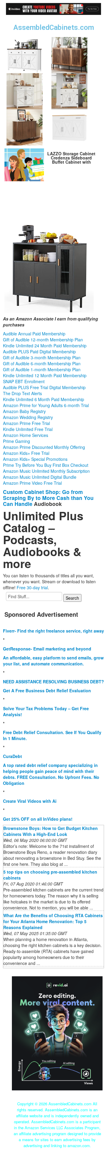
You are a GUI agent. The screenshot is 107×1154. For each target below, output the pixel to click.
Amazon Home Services (25, 435)
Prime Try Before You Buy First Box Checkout (45, 465)
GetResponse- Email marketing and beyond (47, 649)
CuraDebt (12, 756)
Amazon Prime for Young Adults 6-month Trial (46, 405)
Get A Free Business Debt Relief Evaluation (47, 690)
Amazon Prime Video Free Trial (32, 483)
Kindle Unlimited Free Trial (28, 429)
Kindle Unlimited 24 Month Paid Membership (44, 346)
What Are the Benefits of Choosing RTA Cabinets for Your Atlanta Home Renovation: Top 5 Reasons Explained (53, 921)
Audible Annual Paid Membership (34, 334)
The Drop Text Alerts (22, 393)
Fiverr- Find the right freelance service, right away (53, 631)
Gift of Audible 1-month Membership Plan (42, 369)
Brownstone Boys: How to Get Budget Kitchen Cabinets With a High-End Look (50, 831)
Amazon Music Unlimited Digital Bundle (39, 477)
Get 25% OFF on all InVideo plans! (38, 819)
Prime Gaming (16, 441)
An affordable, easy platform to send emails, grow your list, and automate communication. (53, 661)
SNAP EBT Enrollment (24, 381)
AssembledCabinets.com (53, 27)
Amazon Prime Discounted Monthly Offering (44, 447)
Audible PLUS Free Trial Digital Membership (44, 387)
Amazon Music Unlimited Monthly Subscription (46, 471)
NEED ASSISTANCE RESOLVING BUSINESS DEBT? (53, 682)
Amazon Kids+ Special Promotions (35, 459)
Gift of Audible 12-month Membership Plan (43, 340)
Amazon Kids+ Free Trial (26, 453)
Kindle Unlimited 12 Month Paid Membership (44, 375)
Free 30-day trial (32, 587)
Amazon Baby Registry (24, 411)
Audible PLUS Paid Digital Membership (39, 352)
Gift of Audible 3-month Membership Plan (42, 357)
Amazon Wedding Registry (28, 417)
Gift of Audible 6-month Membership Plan (42, 363)
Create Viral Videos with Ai (29, 801)
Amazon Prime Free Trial (26, 423)
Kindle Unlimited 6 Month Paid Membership (43, 399)
